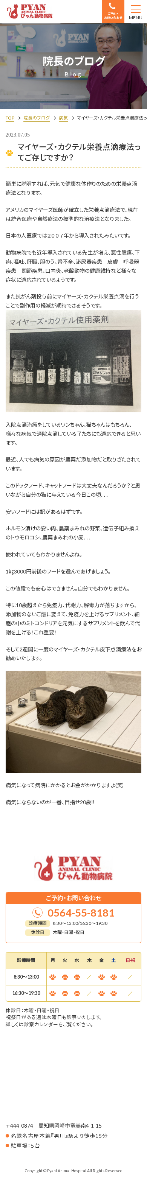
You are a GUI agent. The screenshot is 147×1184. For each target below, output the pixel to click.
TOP (10, 118)
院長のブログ (36, 118)
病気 (63, 118)
